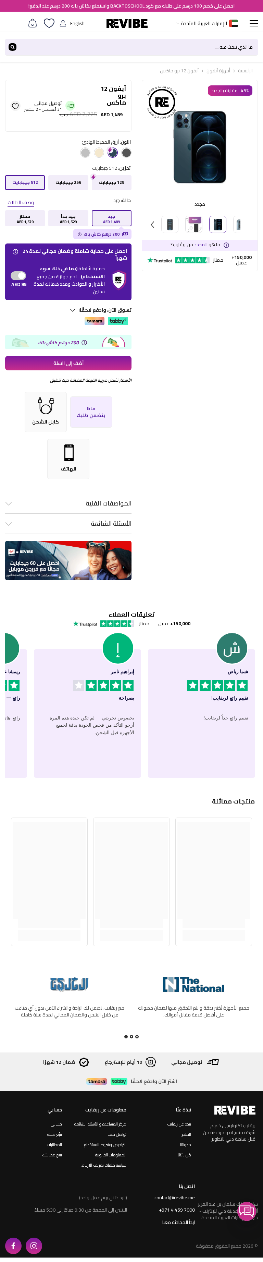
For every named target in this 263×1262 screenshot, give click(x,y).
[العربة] (32, 23)
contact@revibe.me (174, 1197)
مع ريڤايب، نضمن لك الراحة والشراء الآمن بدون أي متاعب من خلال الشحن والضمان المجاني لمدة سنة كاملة (69, 1011)
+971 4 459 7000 (177, 1209)
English (77, 23)
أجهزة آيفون (218, 70)
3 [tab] (126, 1036)
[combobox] (139, 47)
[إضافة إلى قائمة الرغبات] (15, 105)
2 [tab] (131, 1036)
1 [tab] (137, 1036)
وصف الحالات (21, 202)
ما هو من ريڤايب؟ (195, 244)
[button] (246, 1211)
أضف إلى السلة (68, 363)
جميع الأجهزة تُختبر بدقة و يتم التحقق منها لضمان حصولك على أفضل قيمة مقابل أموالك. (193, 1011)
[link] (214, 923)
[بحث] (131, 47)
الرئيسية (245, 70)
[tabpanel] (70, 1005)
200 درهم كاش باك (102, 234)
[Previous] (152, 224)
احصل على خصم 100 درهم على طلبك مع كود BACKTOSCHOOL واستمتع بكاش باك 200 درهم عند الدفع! (131, 5)
